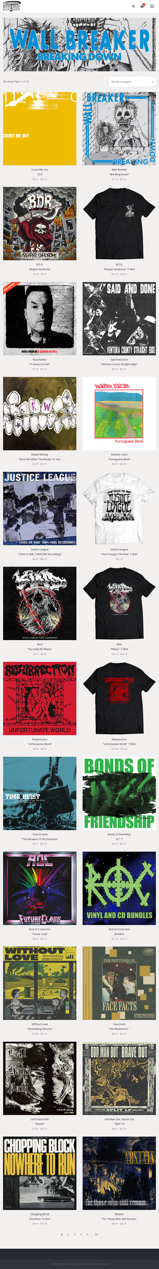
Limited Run (100, 1264)
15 (96, 1234)
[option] (79, 44)
